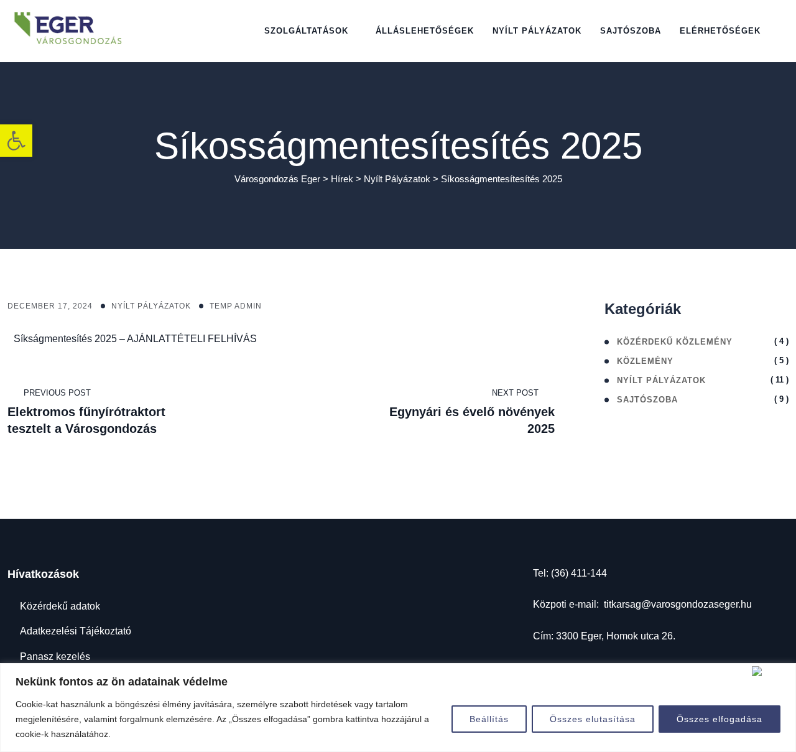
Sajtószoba (630, 30)
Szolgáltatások (306, 30)
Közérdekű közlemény (675, 341)
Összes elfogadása (719, 719)
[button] (16, 140)
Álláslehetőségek (425, 30)
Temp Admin (236, 306)
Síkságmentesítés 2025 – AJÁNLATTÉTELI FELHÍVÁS (135, 338)
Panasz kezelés (55, 656)
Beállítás (489, 719)
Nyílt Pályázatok (151, 306)
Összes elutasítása (593, 719)
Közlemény (645, 361)
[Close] (771, 671)
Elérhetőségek (720, 30)
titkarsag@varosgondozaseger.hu (678, 604)
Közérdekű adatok (60, 606)
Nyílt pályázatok (537, 30)
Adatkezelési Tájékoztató (75, 631)
